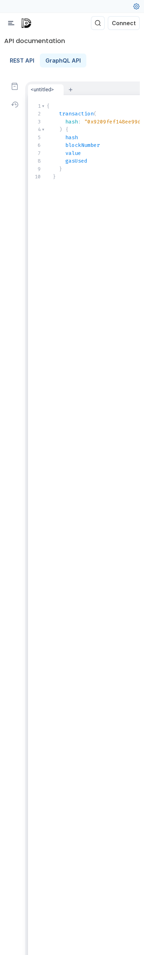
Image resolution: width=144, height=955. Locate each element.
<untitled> (42, 89)
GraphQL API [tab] (63, 60)
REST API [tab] (22, 60)
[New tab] (70, 89)
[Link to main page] (26, 23)
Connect (124, 23)
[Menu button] (11, 23)
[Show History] (14, 104)
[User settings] (136, 6)
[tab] (46, 89)
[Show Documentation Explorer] (14, 86)
